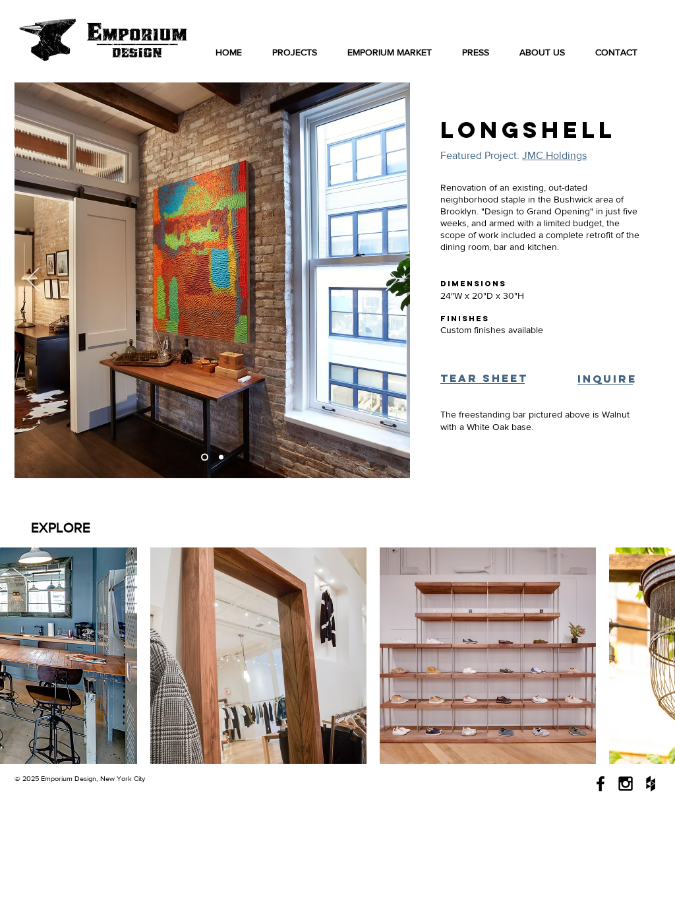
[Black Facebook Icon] (600, 783)
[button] (483, 378)
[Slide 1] (204, 457)
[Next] (391, 280)
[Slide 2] (221, 457)
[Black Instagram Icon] (625, 783)
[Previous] (33, 280)
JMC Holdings (554, 155)
